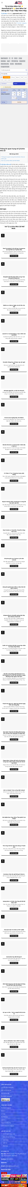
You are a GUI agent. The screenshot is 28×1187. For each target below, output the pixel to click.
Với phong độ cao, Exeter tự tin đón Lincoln (14, 559)
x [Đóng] (4, 1173)
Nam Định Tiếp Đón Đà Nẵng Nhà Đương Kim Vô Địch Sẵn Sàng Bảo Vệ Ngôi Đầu (14, 732)
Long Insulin (15, 1169)
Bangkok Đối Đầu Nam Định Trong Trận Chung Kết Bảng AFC (14, 277)
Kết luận (3, 158)
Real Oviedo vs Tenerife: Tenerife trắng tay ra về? (14, 530)
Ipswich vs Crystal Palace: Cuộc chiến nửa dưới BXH (14, 334)
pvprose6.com (11, 1162)
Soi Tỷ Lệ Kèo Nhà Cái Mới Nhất (10, 160)
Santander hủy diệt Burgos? (14, 956)
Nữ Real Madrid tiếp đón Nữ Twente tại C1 (14, 1068)
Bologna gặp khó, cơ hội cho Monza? (14, 390)
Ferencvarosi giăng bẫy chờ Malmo (14, 417)
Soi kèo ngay (14, 255)
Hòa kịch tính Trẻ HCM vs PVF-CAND (14, 929)
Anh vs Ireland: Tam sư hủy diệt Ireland (14, 790)
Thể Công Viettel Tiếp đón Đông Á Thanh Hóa (14, 846)
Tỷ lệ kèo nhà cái (5, 164)
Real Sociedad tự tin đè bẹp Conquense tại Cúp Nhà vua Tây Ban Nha (14, 249)
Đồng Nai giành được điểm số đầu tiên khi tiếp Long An (14, 587)
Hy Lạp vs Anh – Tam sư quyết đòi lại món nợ (14, 1013)
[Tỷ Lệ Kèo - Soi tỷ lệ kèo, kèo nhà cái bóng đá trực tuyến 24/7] (18, 2)
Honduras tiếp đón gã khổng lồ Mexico (14, 874)
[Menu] (2, 2)
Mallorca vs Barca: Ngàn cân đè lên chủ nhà (14, 306)
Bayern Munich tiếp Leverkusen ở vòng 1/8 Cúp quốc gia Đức (14, 502)
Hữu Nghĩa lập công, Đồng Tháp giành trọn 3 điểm (14, 818)
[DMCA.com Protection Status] (5, 1099)
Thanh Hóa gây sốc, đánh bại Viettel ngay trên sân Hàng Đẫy (14, 704)
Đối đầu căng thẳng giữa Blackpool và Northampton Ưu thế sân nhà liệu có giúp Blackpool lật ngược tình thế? (14, 675)
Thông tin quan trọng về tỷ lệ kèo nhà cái (13, 157)
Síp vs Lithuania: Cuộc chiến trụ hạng (14, 1040)
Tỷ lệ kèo (4, 13)
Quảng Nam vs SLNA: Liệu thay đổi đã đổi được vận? (14, 902)
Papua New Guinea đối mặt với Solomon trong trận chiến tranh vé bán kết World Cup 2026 (14, 762)
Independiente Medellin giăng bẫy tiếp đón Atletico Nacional (14, 616)
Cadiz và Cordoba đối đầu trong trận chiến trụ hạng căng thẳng (14, 646)
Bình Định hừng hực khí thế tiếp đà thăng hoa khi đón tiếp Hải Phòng (14, 984)
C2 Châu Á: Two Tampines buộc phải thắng (14, 474)
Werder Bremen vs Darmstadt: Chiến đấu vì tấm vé (14, 445)
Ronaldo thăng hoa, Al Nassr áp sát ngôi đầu (14, 363)
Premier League (21, 23)
